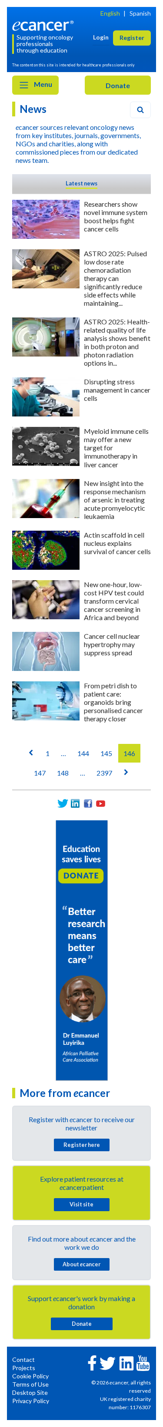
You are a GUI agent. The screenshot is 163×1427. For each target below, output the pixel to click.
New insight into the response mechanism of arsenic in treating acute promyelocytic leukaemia (115, 499)
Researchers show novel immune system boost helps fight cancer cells (115, 216)
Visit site (81, 1204)
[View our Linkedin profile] (75, 803)
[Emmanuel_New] (82, 949)
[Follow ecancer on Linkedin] (126, 1362)
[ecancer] (44, 25)
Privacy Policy (30, 1400)
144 (83, 753)
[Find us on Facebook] (88, 803)
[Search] (140, 110)
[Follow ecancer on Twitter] (107, 1362)
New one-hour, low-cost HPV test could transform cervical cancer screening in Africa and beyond (114, 600)
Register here (81, 1144)
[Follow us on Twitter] (62, 803)
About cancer (81, 1264)
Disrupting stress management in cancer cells (117, 389)
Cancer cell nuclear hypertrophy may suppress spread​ (112, 644)
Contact (23, 1359)
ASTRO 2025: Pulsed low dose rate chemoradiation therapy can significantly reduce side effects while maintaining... (115, 278)
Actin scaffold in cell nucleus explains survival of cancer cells (117, 543)
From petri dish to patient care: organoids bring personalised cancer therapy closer (113, 702)
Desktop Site (30, 1392)
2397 (104, 773)
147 (40, 773)
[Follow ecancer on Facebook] (92, 1362)
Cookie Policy (30, 1376)
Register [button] (132, 37)
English (110, 13)
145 (106, 753)
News (33, 108)
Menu (42, 84)
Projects (23, 1367)
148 (63, 773)
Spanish (140, 13)
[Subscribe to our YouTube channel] (100, 803)
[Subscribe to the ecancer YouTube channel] (143, 1362)
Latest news (81, 183)
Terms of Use (30, 1384)
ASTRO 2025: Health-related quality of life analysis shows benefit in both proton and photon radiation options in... (117, 342)
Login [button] (101, 37)
